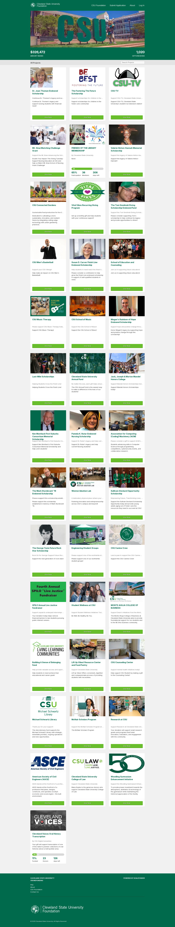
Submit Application (118, 5)
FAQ (31, 885)
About (132, 5)
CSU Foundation (98, 5)
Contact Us (34, 892)
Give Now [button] (48, 117)
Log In (141, 5)
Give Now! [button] (87, 632)
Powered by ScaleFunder (134, 878)
